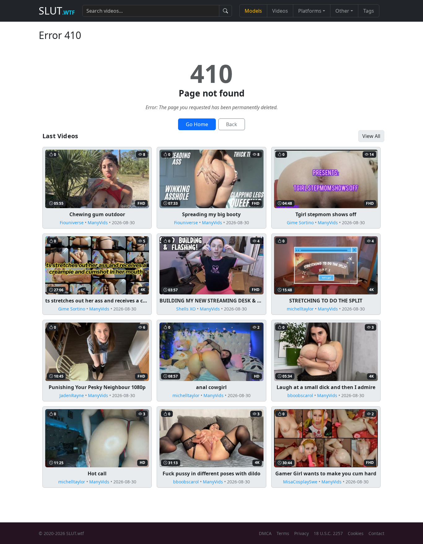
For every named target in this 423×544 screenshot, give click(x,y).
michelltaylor (300, 309)
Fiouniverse (72, 222)
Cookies (356, 533)
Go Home (197, 124)
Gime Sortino (300, 222)
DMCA (265, 533)
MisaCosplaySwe (300, 482)
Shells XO (186, 309)
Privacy (301, 533)
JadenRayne (71, 395)
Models (253, 10)
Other (342, 10)
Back (231, 124)
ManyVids (98, 222)
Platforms (309, 10)
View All (371, 136)
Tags (368, 10)
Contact (376, 533)
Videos (280, 10)
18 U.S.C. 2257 (328, 533)
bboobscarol (300, 395)
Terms (283, 533)
